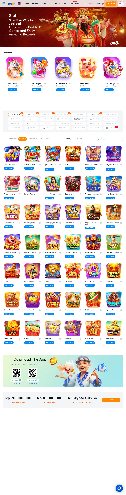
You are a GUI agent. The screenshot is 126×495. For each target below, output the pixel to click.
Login (102, 4)
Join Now (111, 4)
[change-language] (121, 4)
